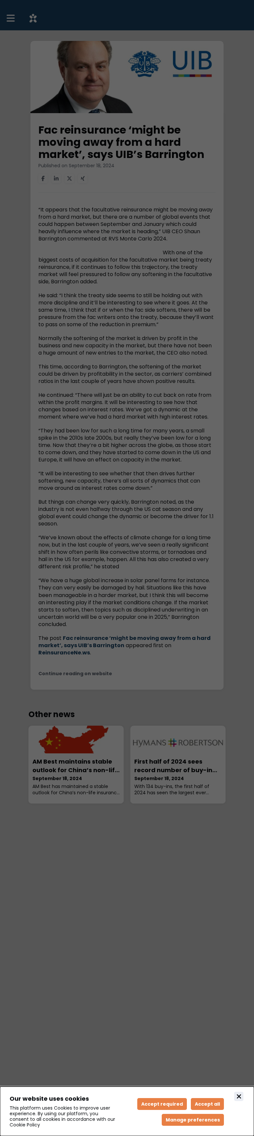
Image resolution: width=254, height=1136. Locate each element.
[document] (127, 1111)
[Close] (238, 1096)
